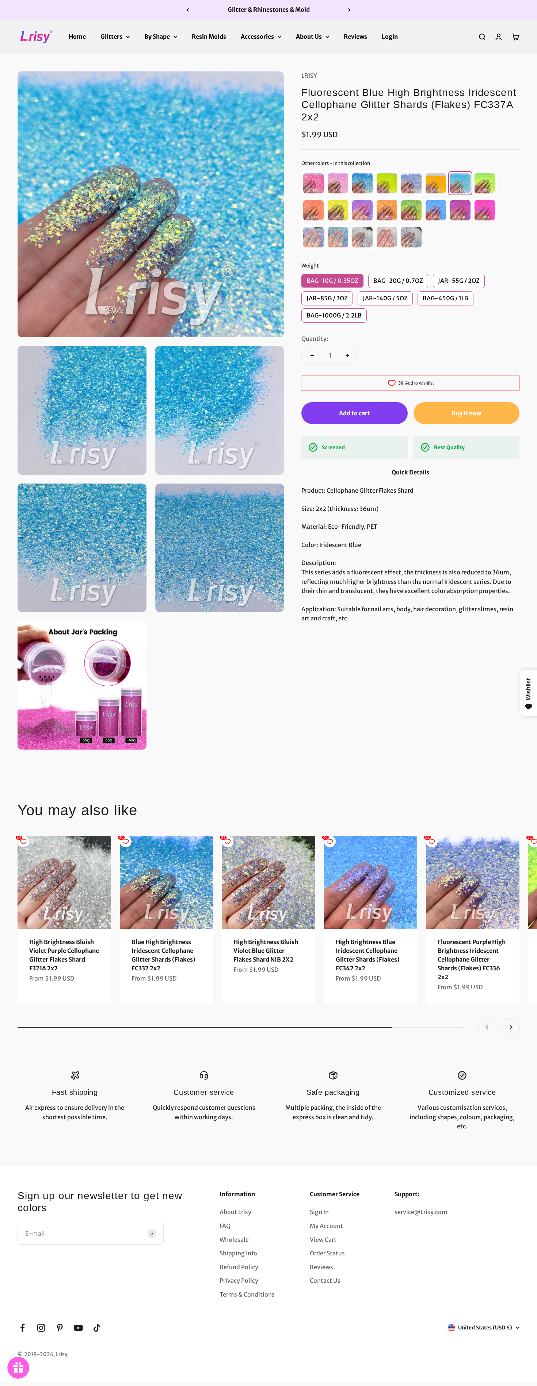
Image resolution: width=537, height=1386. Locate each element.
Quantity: (314, 338)
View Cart (323, 1239)
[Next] (349, 10)
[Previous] (187, 10)
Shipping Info (238, 1253)
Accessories (257, 36)
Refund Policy (239, 1267)
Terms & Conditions (247, 1294)
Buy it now (466, 412)
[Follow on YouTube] (78, 1328)
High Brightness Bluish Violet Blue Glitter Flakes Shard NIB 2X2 (265, 950)
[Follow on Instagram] (41, 1328)
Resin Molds (209, 36)
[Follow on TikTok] (97, 1328)
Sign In (319, 1212)
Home (77, 36)
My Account (326, 1225)
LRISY (309, 75)
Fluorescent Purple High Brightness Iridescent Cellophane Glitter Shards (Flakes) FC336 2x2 (472, 959)
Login (390, 36)
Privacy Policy (239, 1280)
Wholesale (234, 1239)
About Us (309, 36)
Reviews (355, 36)
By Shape (157, 36)
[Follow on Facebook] (22, 1328)
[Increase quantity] (347, 355)
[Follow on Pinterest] (60, 1328)
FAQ (225, 1225)
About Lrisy (235, 1212)
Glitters (111, 36)
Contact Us (325, 1280)
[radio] (313, 183)
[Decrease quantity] (312, 355)
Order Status (327, 1253)
